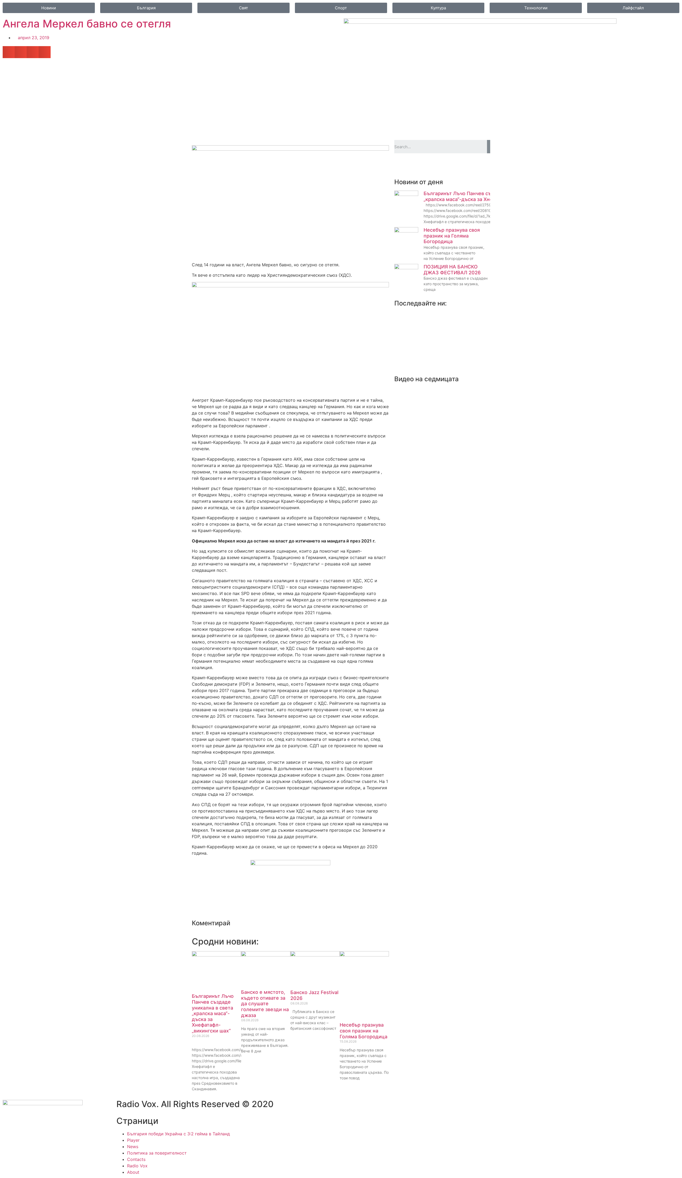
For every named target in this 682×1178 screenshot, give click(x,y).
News (132, 1146)
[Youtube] (415, 165)
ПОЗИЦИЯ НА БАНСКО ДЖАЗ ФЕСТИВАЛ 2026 (452, 269)
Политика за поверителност (157, 1153)
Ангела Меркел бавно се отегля (87, 23)
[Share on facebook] (9, 52)
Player (133, 1140)
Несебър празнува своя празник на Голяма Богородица (363, 1030)
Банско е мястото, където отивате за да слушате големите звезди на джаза (265, 1003)
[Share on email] (33, 52)
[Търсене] (488, 146)
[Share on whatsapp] (45, 52)
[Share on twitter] (21, 52)
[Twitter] (401, 165)
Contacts (136, 1159)
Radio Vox (137, 1165)
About (133, 1172)
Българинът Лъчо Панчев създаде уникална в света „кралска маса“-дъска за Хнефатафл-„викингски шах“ (213, 1013)
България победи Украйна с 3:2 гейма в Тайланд (178, 1133)
